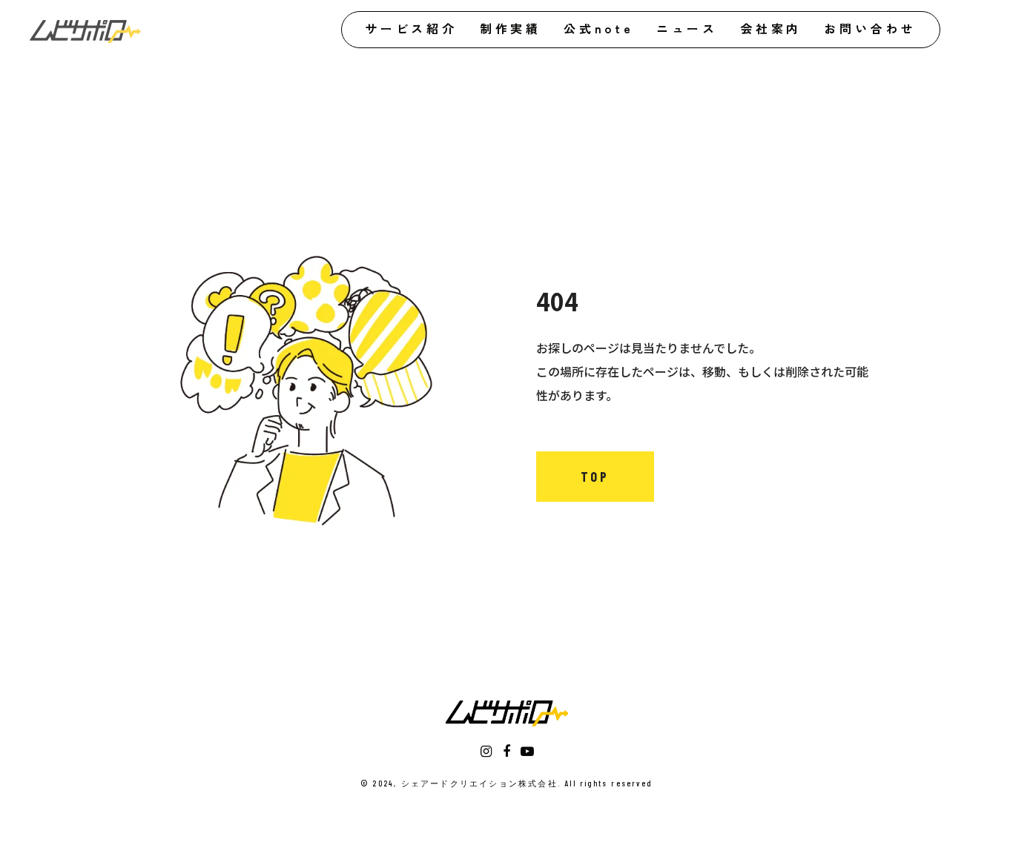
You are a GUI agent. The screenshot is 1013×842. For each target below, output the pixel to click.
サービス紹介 (411, 28)
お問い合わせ (870, 28)
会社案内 (771, 28)
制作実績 (510, 28)
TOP (595, 476)
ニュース (687, 28)
